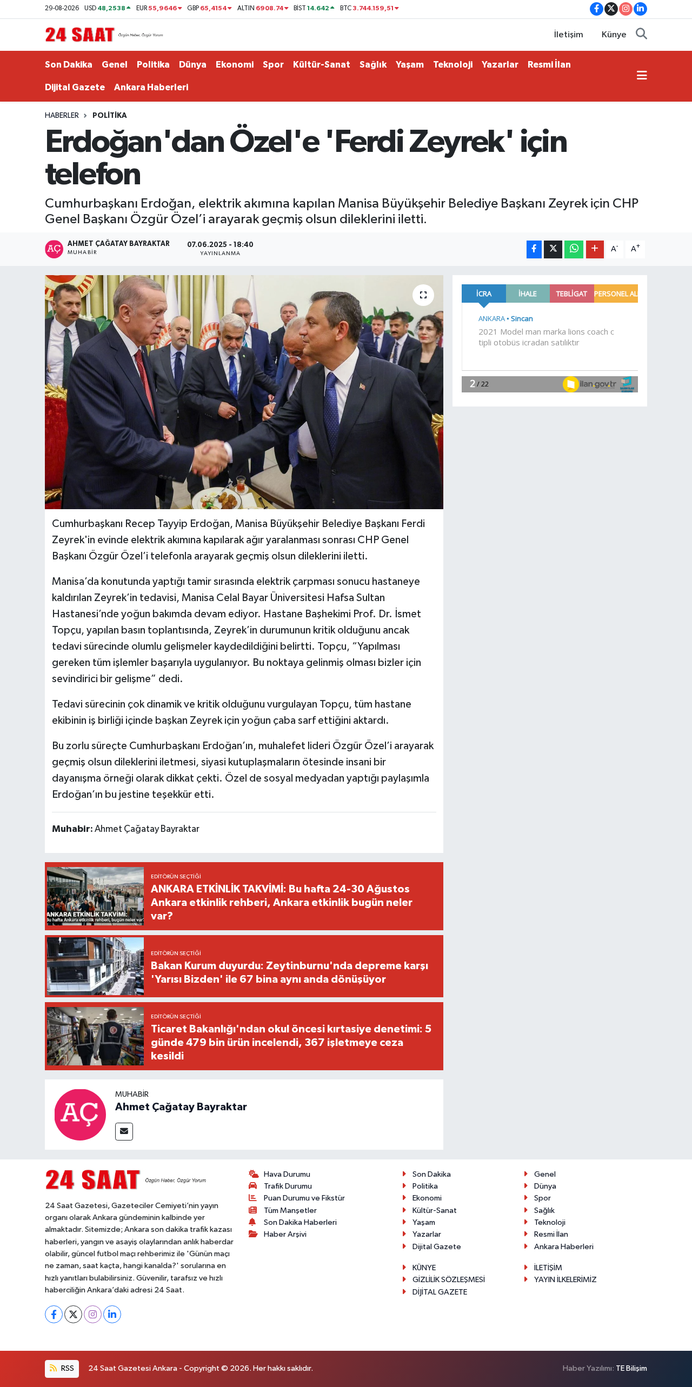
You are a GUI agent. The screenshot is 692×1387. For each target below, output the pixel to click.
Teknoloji (453, 64)
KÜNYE (424, 1268)
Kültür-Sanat (321, 64)
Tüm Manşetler (290, 1210)
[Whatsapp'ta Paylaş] (573, 249)
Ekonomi (235, 64)
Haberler (62, 115)
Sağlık (373, 64)
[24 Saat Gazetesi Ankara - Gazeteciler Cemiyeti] (104, 34)
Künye (614, 34)
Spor (273, 64)
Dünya (193, 64)
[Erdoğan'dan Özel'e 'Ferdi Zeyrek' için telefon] (244, 392)
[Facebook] (54, 1314)
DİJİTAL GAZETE (439, 1292)
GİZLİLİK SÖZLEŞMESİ (448, 1280)
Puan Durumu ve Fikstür (304, 1198)
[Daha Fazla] (595, 249)
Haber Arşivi (285, 1234)
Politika (153, 64)
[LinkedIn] (112, 1314)
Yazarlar (500, 64)
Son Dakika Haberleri (300, 1222)
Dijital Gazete (75, 87)
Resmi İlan (549, 64)
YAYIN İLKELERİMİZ (565, 1280)
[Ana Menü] (642, 76)
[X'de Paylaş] (553, 249)
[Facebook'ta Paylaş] (534, 249)
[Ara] (641, 35)
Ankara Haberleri (151, 87)
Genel (115, 64)
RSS (66, 1368)
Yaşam (410, 64)
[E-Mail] (124, 1132)
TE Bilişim (631, 1368)
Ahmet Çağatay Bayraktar (181, 1107)
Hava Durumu (287, 1174)
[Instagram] (93, 1314)
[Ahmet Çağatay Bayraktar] (80, 1114)
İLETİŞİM (548, 1268)
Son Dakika (68, 64)
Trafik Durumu (288, 1186)
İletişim (568, 34)
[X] (73, 1314)
